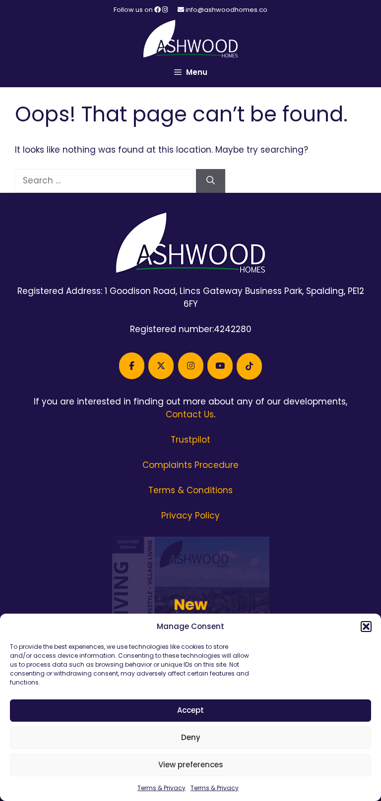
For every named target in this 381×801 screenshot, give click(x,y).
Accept (190, 710)
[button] (366, 626)
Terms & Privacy (161, 788)
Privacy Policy (190, 515)
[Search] (210, 181)
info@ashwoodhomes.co (226, 9)
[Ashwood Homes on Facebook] (131, 365)
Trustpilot (190, 440)
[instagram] (165, 9)
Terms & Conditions (190, 490)
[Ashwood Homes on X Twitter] (161, 365)
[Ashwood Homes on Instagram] (190, 365)
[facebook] (158, 9)
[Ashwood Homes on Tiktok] (249, 366)
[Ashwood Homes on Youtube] (220, 365)
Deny (190, 737)
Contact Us (190, 414)
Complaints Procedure (190, 465)
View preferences (190, 764)
